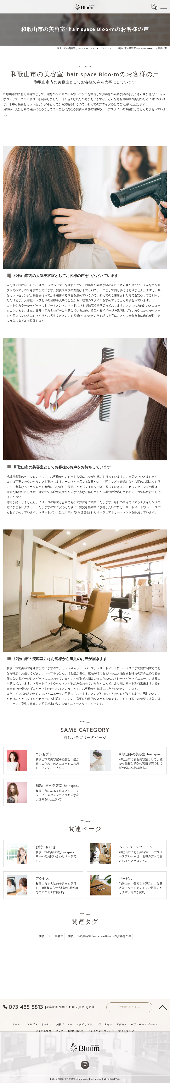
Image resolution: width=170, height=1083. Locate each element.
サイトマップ (126, 1031)
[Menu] (163, 6)
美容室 (59, 936)
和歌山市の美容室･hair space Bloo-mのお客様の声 (99, 936)
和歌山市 (44, 936)
